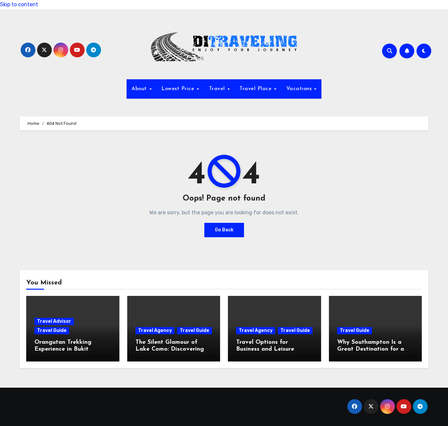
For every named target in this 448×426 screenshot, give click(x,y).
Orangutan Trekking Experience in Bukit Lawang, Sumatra (63, 349)
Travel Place (256, 88)
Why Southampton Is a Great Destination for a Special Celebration (370, 349)
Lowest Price (178, 88)
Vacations (300, 88)
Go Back (224, 230)
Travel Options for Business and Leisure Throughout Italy (265, 349)
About (140, 88)
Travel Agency (155, 330)
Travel (218, 88)
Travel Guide (52, 330)
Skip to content (19, 4)
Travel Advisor (54, 321)
